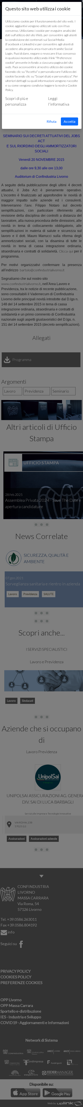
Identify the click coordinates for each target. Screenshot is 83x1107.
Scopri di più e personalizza (16, 101)
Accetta (69, 121)
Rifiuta (51, 121)
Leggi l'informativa (58, 101)
